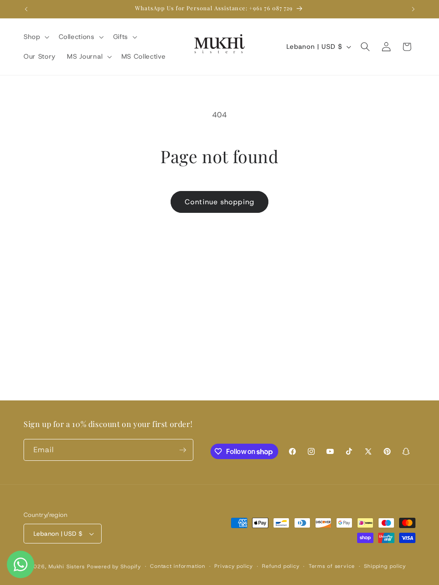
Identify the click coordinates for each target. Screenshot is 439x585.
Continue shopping (219, 201)
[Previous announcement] (26, 9)
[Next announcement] (413, 9)
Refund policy (280, 566)
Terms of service (332, 566)
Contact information (177, 566)
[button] (35, 37)
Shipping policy (385, 566)
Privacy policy (233, 566)
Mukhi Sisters (66, 566)
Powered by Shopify (114, 566)
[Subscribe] (182, 450)
